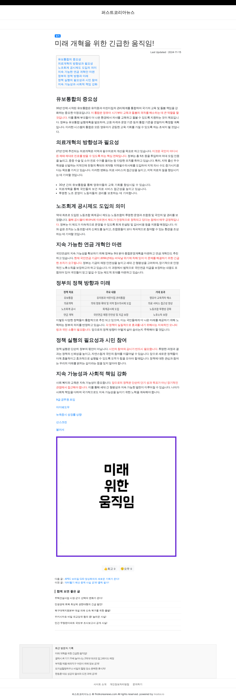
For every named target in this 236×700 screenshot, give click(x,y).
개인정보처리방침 (119, 684)
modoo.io (159, 694)
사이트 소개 (100, 684)
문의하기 (137, 684)
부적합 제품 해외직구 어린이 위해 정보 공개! (77, 663)
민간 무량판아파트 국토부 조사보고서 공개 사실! (81, 622)
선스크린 (61, 422)
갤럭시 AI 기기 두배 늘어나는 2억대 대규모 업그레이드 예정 (84, 658)
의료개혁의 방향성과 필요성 (75, 63)
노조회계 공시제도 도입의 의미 (77, 67)
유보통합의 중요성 (69, 59)
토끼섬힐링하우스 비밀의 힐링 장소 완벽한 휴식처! (80, 668)
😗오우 (126, 568)
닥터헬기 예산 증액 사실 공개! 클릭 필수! (87, 582)
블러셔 (60, 429)
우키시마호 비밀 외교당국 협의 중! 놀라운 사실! (80, 616)
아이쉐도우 (63, 407)
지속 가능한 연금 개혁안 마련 (76, 71)
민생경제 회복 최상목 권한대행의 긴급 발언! (78, 604)
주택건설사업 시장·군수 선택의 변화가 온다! (78, 597)
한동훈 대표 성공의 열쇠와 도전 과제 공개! (76, 673)
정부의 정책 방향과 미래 (73, 76)
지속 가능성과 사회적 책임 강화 (77, 84)
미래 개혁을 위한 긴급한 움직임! (71, 653)
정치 (58, 36)
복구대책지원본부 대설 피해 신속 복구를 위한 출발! (82, 610)
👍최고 (109, 568)
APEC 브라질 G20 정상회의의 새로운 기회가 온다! (92, 578)
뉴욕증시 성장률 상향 (69, 414)
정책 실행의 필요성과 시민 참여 (77, 80)
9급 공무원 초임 (65, 399)
